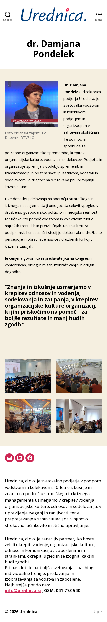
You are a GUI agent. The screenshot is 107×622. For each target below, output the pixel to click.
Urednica (28, 611)
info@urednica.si (23, 590)
